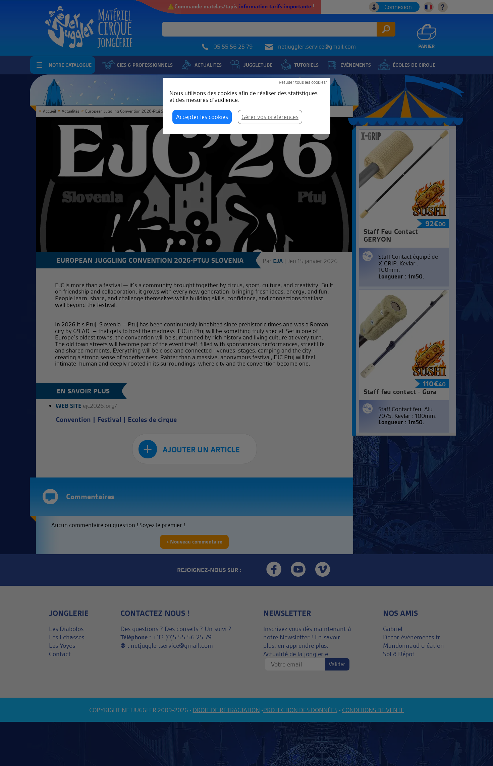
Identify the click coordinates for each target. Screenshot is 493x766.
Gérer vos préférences (269, 117)
